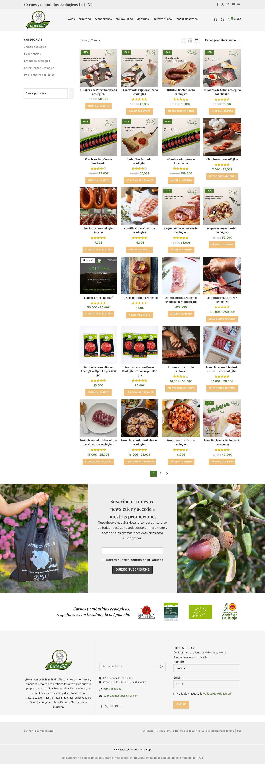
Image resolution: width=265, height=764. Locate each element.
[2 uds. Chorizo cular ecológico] (140, 137)
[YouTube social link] (233, 4)
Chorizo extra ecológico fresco (98, 231)
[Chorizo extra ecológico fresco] (98, 206)
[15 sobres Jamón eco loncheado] (98, 137)
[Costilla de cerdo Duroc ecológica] (140, 206)
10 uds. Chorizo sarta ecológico (181, 92)
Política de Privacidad (217, 694)
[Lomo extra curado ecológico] (181, 345)
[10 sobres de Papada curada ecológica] (140, 68)
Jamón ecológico (35, 47)
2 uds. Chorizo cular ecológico (139, 161)
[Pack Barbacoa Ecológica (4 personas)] (222, 418)
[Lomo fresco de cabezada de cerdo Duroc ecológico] (98, 418)
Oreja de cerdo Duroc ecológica (181, 442)
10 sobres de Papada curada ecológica (139, 92)
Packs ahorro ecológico (39, 75)
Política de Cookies (190, 731)
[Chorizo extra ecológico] (222, 137)
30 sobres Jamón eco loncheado (181, 161)
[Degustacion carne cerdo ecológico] (181, 206)
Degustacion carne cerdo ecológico (181, 231)
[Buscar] (222, 19)
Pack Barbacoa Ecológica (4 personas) (222, 442)
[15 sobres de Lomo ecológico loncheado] (222, 68)
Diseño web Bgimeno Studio (38, 731)
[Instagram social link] (227, 4)
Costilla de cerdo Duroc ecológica (139, 231)
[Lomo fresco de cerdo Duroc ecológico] (140, 418)
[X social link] (222, 4)
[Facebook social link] (218, 4)
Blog (238, 731)
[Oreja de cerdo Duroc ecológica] (181, 418)
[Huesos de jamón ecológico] (140, 275)
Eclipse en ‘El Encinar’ (98, 298)
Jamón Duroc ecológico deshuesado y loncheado (181, 300)
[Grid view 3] (190, 40)
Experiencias (32, 54)
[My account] (215, 19)
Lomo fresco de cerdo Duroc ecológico (139, 442)
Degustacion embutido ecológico (222, 231)
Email (177, 678)
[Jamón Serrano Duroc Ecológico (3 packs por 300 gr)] (140, 345)
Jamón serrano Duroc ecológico (222, 300)
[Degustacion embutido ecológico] (222, 206)
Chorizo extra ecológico (222, 159)
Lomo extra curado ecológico (181, 369)
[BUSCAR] (161, 667)
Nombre (178, 662)
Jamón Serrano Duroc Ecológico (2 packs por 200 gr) (98, 371)
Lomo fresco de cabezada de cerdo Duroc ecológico (98, 442)
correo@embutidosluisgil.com (121, 695)
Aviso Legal (148, 731)
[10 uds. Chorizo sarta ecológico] (181, 68)
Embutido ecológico (37, 61)
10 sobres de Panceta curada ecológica (98, 92)
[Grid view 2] (184, 40)
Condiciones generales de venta (218, 731)
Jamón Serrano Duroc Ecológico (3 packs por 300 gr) (139, 371)
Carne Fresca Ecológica (39, 68)
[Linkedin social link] (238, 4)
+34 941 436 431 (113, 689)
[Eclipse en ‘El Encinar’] (98, 275)
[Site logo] (37, 19)
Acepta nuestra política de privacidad (134, 560)
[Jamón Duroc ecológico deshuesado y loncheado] (181, 275)
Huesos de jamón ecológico (140, 298)
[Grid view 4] (197, 40)
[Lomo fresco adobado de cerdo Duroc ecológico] (222, 345)
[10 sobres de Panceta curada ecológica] (98, 68)
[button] (98, 106)
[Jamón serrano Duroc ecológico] (222, 275)
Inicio (83, 40)
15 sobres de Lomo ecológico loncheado (222, 92)
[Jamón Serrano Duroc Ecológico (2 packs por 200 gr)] (98, 345)
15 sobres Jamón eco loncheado (98, 161)
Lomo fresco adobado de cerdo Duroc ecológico (222, 369)
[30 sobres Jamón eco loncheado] (181, 137)
